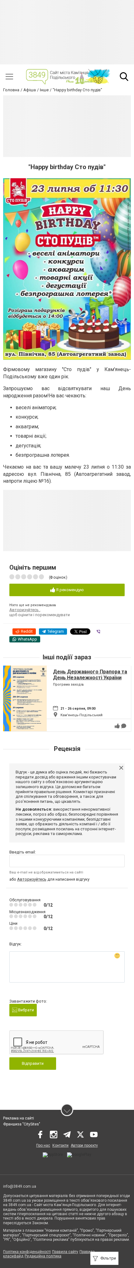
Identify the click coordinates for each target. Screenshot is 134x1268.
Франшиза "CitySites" (21, 1124)
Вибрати (25, 1010)
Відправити (33, 1063)
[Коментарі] (123, 725)
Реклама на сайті (18, 1118)
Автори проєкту (84, 1145)
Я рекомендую (69, 589)
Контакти (60, 1145)
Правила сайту (65, 1252)
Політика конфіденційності (27, 1252)
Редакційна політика (43, 1256)
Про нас (43, 1145)
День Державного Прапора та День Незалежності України (90, 675)
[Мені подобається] (117, 725)
